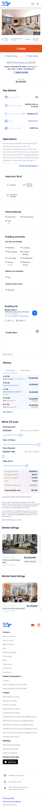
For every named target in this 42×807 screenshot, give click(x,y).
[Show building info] (34, 313)
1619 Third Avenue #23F (21, 62)
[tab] (10, 370)
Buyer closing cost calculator (15, 688)
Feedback (7, 672)
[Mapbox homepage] (8, 354)
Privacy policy (8, 798)
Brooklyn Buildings (10, 749)
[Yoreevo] (7, 626)
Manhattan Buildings (12, 745)
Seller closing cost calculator (15, 684)
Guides (6, 680)
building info (32, 67)
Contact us (7, 668)
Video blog (7, 664)
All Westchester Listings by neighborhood (20, 729)
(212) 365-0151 (15, 782)
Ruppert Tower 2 (11, 310)
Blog (5, 660)
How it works (8, 640)
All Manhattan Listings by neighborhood (19, 717)
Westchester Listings (11, 709)
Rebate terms (8, 644)
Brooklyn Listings (10, 701)
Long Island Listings (11, 713)
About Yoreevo (9, 636)
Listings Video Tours (11, 736)
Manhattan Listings (11, 697)
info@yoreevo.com (16, 775)
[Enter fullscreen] (37, 331)
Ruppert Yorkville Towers (20, 316)
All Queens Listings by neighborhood (18, 725)
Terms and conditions (12, 801)
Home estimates (10, 652)
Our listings (7, 656)
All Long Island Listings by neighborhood (20, 732)
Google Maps (11, 332)
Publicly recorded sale (10, 385)
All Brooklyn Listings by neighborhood (18, 721)
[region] (21, 342)
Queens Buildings (10, 753)
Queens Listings (9, 705)
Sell (4, 648)
